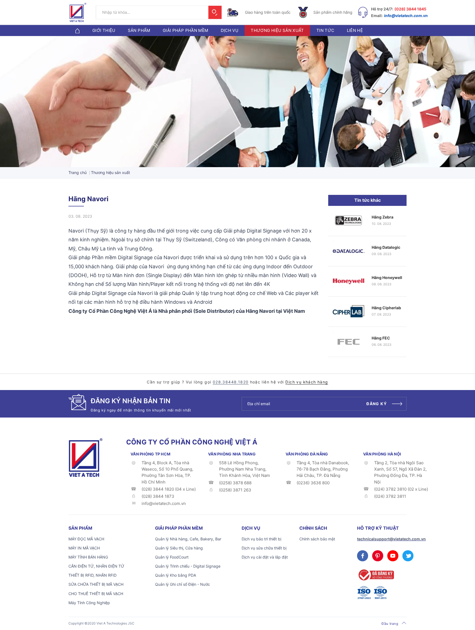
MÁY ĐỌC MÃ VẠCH (86, 539)
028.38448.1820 (231, 382)
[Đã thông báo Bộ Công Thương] (375, 575)
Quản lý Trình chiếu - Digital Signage (187, 566)
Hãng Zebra (382, 217)
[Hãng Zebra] (348, 221)
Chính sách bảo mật (317, 539)
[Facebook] (362, 555)
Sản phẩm (139, 30)
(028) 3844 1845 (410, 9)
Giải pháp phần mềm (185, 30)
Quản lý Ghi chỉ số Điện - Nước (182, 584)
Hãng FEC (381, 338)
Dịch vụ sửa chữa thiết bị (264, 548)
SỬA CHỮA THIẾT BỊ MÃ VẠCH (95, 584)
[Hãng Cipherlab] (348, 311)
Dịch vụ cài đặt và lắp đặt (265, 557)
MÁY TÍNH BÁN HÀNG (88, 557)
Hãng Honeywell (387, 277)
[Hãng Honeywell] (348, 281)
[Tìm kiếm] (215, 12)
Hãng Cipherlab (386, 307)
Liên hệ (355, 30)
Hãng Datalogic (386, 247)
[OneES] (85, 457)
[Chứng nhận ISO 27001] (364, 592)
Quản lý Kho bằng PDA (175, 575)
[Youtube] (392, 555)
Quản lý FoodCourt (172, 557)
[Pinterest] (377, 555)
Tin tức (325, 30)
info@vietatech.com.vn (406, 15)
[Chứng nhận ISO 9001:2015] (380, 592)
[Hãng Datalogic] (348, 251)
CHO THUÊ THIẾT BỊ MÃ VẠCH (95, 593)
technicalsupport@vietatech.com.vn (391, 539)
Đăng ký (376, 403)
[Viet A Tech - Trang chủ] (77, 12)
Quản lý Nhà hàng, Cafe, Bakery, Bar (188, 539)
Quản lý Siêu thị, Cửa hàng (179, 548)
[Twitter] (407, 555)
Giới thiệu (103, 30)
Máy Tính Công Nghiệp (89, 602)
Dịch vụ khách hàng (306, 382)
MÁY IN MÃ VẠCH (84, 548)
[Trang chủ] (77, 30)
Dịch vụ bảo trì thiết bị (261, 539)
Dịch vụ (230, 30)
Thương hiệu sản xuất (277, 30)
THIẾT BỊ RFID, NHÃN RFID (92, 575)
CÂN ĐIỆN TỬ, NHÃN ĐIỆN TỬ (96, 566)
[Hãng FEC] (348, 342)
